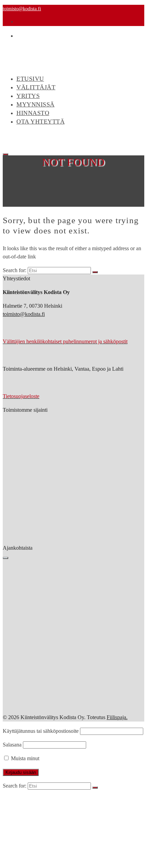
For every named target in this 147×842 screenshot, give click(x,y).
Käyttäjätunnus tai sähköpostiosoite (41, 731)
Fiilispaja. (117, 717)
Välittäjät (35, 87)
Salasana (12, 745)
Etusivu (28, 799)
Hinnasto (32, 113)
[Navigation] (5, 154)
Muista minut (24, 758)
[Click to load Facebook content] (5, 558)
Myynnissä (35, 104)
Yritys (28, 95)
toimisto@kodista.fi (22, 8)
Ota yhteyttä (40, 121)
